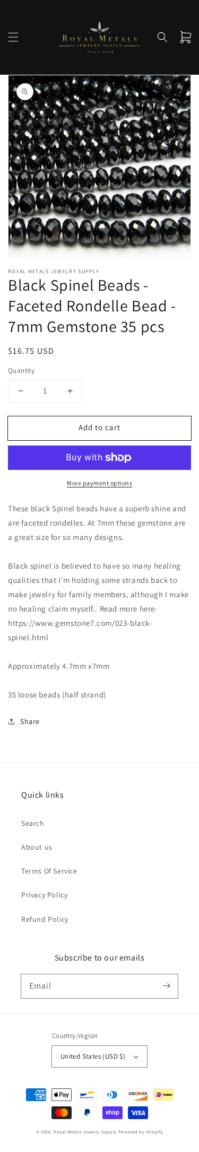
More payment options (99, 483)
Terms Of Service (49, 871)
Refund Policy (44, 919)
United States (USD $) (92, 1056)
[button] (13, 37)
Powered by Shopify (140, 1131)
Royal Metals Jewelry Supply (85, 1131)
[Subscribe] (166, 986)
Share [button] (30, 721)
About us (37, 847)
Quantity (21, 370)
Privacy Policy (44, 895)
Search (33, 823)
